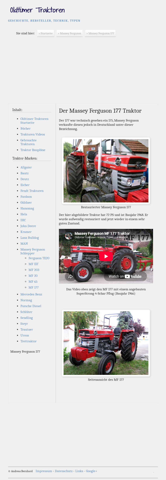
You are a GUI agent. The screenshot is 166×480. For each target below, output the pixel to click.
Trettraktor (28, 341)
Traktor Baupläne (32, 150)
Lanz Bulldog (29, 238)
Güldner (26, 202)
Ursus (24, 335)
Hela (23, 214)
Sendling (26, 318)
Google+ (91, 471)
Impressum (44, 471)
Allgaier (26, 167)
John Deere (28, 226)
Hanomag (27, 208)
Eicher (25, 185)
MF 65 (33, 281)
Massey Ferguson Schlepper (32, 251)
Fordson (26, 197)
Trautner (26, 329)
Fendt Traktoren (32, 191)
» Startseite (46, 33)
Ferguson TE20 (39, 258)
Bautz (24, 173)
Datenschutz (63, 471)
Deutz (24, 179)
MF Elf (33, 264)
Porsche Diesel (30, 306)
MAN (24, 243)
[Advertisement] (83, 73)
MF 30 (33, 276)
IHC (23, 220)
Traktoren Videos (32, 134)
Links (79, 471)
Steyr (24, 324)
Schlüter (26, 312)
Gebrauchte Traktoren (28, 142)
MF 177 (34, 287)
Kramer (26, 232)
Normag (26, 300)
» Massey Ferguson (69, 33)
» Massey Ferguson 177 (100, 33)
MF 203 (34, 270)
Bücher (25, 128)
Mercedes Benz (31, 294)
